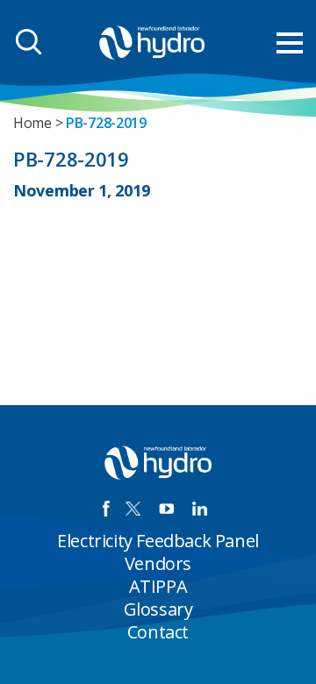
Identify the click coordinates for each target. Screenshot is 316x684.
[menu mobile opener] (289, 42)
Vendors (158, 563)
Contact (158, 632)
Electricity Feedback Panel (158, 540)
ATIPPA (158, 586)
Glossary (158, 609)
